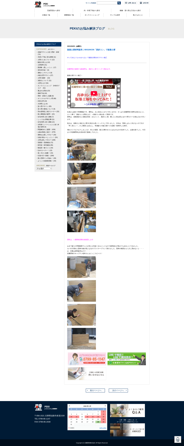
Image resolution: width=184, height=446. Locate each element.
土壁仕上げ (41, 83)
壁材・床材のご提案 (44, 96)
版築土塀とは (42, 62)
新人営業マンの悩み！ (45, 158)
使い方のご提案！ (44, 153)
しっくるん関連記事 (44, 119)
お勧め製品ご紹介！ (44, 132)
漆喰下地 (41, 93)
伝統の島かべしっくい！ (46, 137)
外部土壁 (41, 101)
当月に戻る (102, 428)
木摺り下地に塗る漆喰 (45, 57)
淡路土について (43, 80)
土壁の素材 (42, 78)
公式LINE (146, 3)
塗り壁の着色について (45, 109)
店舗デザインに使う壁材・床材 (48, 52)
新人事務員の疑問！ (44, 114)
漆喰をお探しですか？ (45, 135)
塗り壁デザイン (43, 106)
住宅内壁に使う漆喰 (44, 122)
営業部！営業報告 (44, 142)
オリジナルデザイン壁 (45, 98)
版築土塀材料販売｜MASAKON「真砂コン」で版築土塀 (91, 50)
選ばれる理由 (42, 91)
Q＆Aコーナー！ (43, 150)
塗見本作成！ (42, 70)
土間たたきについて (44, 59)
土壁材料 (41, 65)
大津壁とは (41, 104)
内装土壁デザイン (44, 75)
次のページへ (118, 390)
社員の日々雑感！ (44, 155)
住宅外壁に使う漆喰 (44, 117)
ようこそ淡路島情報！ (45, 161)
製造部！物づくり (44, 148)
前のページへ (95, 390)
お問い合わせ (132, 3)
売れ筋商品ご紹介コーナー (47, 111)
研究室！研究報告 (44, 145)
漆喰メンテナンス (44, 73)
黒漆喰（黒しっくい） (45, 67)
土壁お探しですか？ (44, 140)
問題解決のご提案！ (44, 129)
